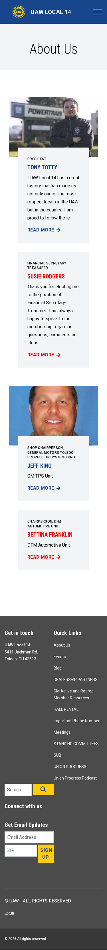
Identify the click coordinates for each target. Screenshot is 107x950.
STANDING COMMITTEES (76, 743)
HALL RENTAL (66, 709)
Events (60, 656)
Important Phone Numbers (78, 721)
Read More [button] (42, 230)
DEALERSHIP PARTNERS (76, 679)
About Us (62, 645)
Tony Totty (42, 167)
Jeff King (39, 465)
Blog (58, 668)
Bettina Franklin (49, 534)
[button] (43, 789)
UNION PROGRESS (70, 766)
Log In (9, 913)
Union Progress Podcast (75, 778)
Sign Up (46, 853)
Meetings (62, 732)
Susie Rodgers (46, 276)
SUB (57, 755)
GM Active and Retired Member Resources (74, 694)
